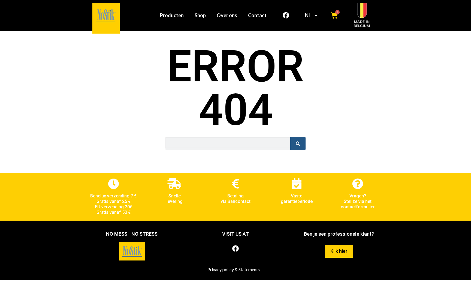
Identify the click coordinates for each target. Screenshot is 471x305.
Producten (172, 15)
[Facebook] (285, 15)
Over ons (227, 15)
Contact (257, 15)
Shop (200, 15)
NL (308, 15)
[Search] (298, 143)
